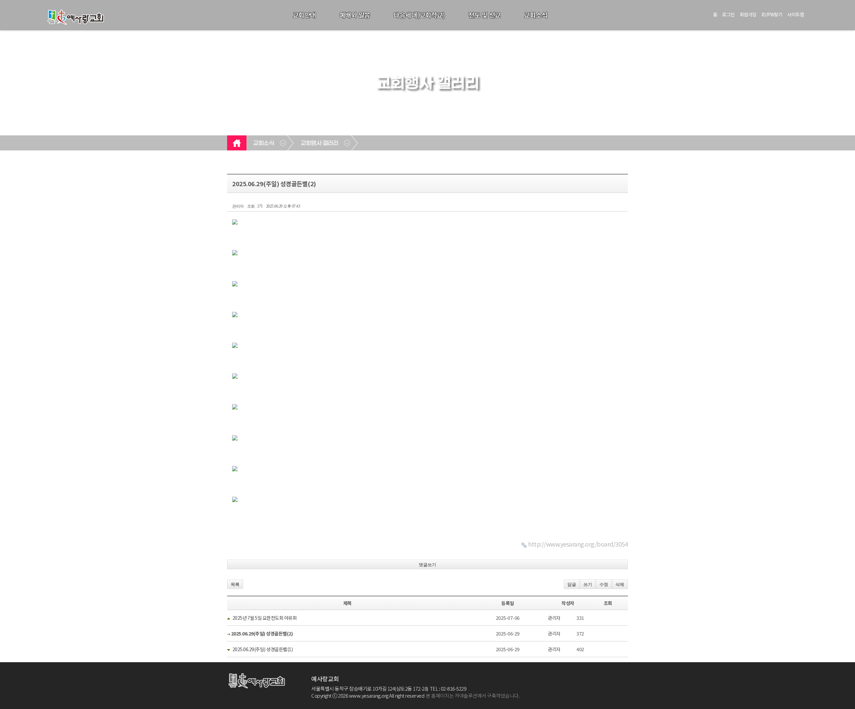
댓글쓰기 (427, 564)
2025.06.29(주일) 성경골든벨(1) (262, 649)
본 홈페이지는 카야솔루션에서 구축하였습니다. (473, 695)
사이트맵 (795, 14)
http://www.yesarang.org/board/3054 (578, 544)
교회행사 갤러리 (319, 143)
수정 (604, 584)
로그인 (728, 14)
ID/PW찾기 (772, 14)
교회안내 (304, 15)
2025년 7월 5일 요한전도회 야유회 (264, 617)
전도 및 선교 (484, 15)
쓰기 (587, 584)
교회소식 (535, 15)
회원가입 (748, 14)
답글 (571, 584)
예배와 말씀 (354, 15)
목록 (235, 584)
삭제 (620, 584)
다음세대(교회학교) (419, 15)
